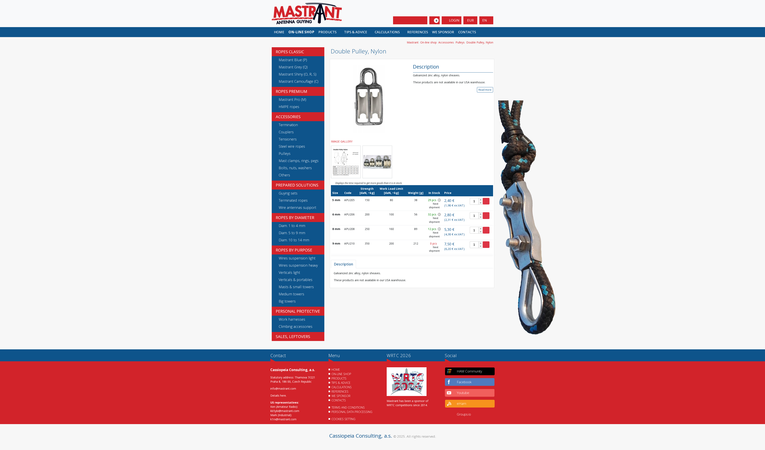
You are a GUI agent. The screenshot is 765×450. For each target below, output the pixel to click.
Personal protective (298, 311)
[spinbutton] (476, 201)
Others (284, 175)
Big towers (287, 301)
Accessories (288, 116)
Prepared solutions (297, 185)
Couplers (286, 132)
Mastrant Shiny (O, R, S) (297, 74)
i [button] (439, 200)
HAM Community (469, 371)
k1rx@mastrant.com (283, 419)
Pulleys (284, 153)
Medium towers (291, 294)
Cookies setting (343, 419)
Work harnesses (292, 319)
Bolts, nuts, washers (295, 167)
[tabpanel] (412, 276)
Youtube (463, 392)
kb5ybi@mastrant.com (284, 411)
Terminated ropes (293, 200)
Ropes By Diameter (295, 217)
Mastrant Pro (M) (292, 99)
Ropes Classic (290, 51)
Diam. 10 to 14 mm (294, 240)
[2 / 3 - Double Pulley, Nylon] (346, 162)
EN (485, 20)
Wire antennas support (297, 207)
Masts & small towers (296, 286)
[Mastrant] (307, 13)
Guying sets (288, 193)
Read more (485, 89)
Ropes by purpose (294, 250)
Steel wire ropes (292, 146)
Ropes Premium (291, 91)
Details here (278, 395)
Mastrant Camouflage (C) (298, 81)
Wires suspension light (297, 258)
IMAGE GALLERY (342, 141)
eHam (461, 403)
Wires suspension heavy (298, 265)
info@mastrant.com (283, 388)
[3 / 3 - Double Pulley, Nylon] (377, 162)
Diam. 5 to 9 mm (292, 232)
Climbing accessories (295, 326)
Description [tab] (343, 264)
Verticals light (289, 272)
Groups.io (464, 414)
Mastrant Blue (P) (293, 59)
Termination (288, 124)
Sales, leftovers (293, 336)
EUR (470, 20)
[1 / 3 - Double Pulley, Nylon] (369, 99)
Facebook (464, 382)
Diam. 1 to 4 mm (292, 225)
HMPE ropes (289, 106)
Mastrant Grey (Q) (293, 67)
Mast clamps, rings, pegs (299, 160)
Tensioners (288, 139)
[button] (329, 32)
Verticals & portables (295, 279)
